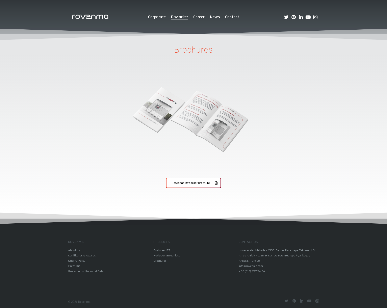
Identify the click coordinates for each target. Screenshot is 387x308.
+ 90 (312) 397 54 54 (252, 271)
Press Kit (74, 266)
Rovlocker (179, 16)
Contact (232, 16)
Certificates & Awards (82, 255)
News (215, 16)
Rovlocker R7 (161, 250)
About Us (74, 250)
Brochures (159, 260)
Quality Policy (76, 260)
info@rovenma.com (251, 266)
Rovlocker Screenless (166, 255)
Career (199, 16)
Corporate (157, 16)
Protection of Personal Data (86, 271)
